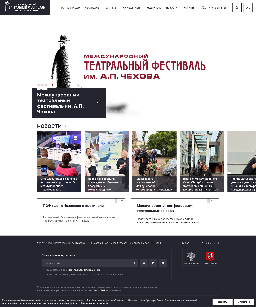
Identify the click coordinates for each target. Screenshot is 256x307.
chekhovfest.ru (100, 290)
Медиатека (154, 7)
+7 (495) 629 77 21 (209, 242)
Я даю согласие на (73, 270)
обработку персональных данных (83, 270)
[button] (52, 85)
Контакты (189, 7)
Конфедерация (132, 7)
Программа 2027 (70, 7)
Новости (171, 7)
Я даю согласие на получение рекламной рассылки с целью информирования (85, 274)
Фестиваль (92, 7)
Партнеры (111, 7)
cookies (29, 300)
